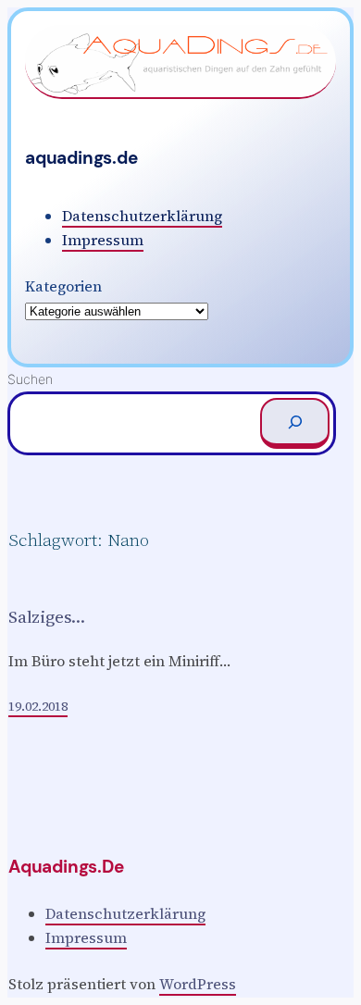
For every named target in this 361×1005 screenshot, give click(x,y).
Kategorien (63, 286)
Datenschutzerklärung (142, 215)
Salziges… (46, 616)
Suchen (30, 379)
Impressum (102, 240)
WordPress (197, 984)
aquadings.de (81, 157)
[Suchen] (295, 423)
